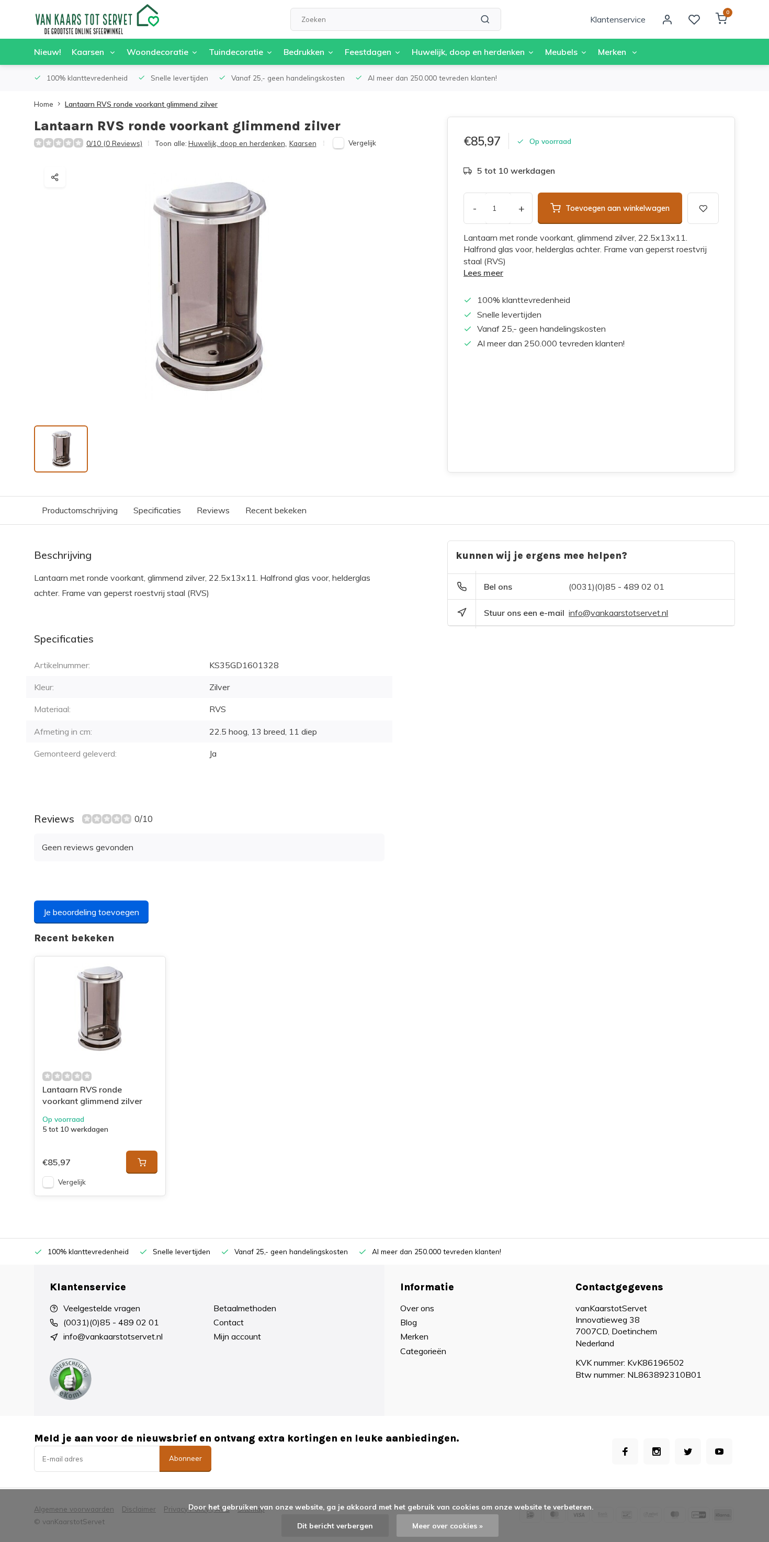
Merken (613, 52)
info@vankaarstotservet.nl (618, 612)
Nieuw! (47, 52)
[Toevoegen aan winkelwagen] (141, 1162)
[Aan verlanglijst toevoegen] (149, 972)
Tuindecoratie (236, 52)
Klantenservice (618, 19)
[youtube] (719, 1451)
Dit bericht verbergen (335, 1525)
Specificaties (157, 510)
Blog (408, 1322)
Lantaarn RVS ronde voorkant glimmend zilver (141, 103)
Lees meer (483, 272)
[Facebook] (625, 1451)
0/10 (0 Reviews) (114, 143)
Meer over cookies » (447, 1525)
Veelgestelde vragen (101, 1308)
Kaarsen (89, 52)
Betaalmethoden (244, 1308)
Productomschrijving (80, 510)
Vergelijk (362, 142)
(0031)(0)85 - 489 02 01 (616, 586)
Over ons (417, 1308)
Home (43, 103)
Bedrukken (304, 52)
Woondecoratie (157, 52)
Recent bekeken (276, 510)
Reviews (213, 510)
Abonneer (185, 1458)
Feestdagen (368, 52)
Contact (228, 1322)
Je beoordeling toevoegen (91, 912)
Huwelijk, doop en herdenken (468, 52)
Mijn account (237, 1336)
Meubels (561, 52)
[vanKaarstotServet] (97, 19)
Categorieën (423, 1351)
